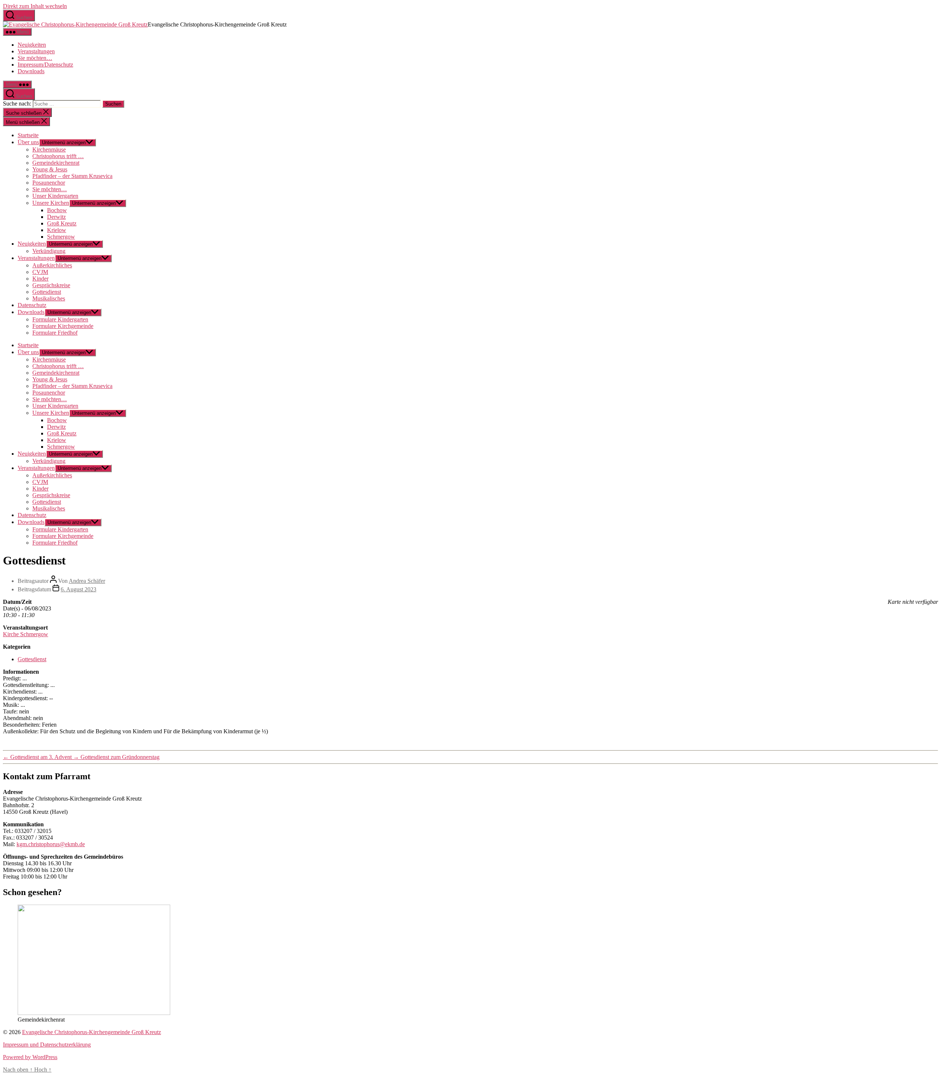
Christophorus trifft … (58, 156)
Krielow (56, 230)
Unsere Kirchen (50, 203)
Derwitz (56, 217)
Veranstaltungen (36, 51)
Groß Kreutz (61, 223)
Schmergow (61, 237)
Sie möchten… (35, 58)
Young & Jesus (49, 169)
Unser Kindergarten (55, 196)
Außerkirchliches (52, 265)
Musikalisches (48, 298)
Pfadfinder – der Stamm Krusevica (72, 176)
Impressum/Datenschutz (45, 64)
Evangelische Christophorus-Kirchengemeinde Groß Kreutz (91, 1032)
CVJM (40, 272)
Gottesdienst (46, 292)
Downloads (31, 71)
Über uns (28, 142)
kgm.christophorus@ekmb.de (51, 844)
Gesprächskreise (51, 285)
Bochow (57, 210)
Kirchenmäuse (49, 149)
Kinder (40, 278)
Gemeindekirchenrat (55, 163)
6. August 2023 (78, 589)
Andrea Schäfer (87, 581)
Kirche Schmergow (25, 634)
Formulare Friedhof (55, 332)
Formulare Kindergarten (60, 319)
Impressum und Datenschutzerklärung (47, 1044)
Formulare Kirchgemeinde (62, 326)
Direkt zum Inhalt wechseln (35, 6)
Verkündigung (48, 251)
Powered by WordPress (30, 1057)
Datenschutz (32, 305)
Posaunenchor (48, 182)
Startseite (28, 135)
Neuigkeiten (32, 45)
